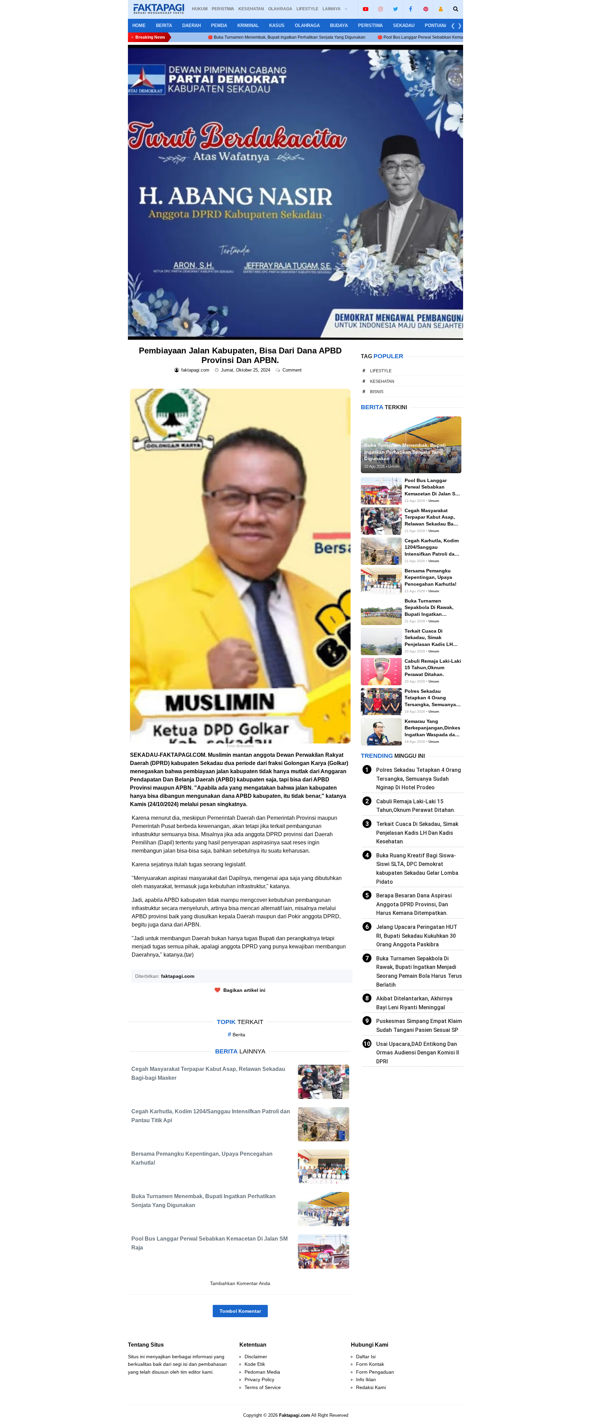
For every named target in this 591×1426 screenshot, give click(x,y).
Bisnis (376, 391)
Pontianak (438, 25)
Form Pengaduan (375, 1372)
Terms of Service (263, 1387)
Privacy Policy (259, 1379)
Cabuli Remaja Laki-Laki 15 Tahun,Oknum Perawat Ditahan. (415, 806)
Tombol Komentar (240, 1311)
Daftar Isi (366, 1356)
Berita (164, 25)
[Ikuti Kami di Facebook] (410, 9)
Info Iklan (366, 1379)
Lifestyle (381, 370)
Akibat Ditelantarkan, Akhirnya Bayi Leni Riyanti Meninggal (414, 1003)
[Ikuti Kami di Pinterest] (425, 9)
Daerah (191, 25)
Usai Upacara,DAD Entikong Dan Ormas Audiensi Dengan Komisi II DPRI (417, 1053)
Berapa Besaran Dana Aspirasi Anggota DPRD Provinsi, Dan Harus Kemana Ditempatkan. (414, 904)
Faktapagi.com (294, 1415)
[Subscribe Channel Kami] (365, 9)
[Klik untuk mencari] (455, 9)
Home (139, 25)
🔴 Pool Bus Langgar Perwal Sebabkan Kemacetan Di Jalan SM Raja (353, 37)
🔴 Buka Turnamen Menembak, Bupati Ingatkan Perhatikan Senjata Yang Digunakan (198, 37)
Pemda (219, 25)
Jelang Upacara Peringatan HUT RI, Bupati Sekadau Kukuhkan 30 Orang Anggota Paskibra (416, 936)
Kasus (277, 25)
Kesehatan (382, 381)
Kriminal (248, 25)
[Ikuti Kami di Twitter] (395, 9)
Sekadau (404, 25)
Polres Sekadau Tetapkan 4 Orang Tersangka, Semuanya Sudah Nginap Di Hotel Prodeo (418, 779)
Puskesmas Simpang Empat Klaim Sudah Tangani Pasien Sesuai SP (419, 1025)
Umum (434, 501)
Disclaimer (256, 1356)
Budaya (339, 25)
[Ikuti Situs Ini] (440, 9)
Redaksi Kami (371, 1387)
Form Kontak (370, 1364)
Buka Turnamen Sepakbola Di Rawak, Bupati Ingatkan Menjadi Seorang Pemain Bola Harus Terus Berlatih (419, 971)
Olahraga (307, 25)
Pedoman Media (262, 1372)
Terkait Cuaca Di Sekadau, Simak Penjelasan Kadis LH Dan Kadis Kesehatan (417, 833)
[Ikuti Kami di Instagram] (380, 9)
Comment (293, 370)
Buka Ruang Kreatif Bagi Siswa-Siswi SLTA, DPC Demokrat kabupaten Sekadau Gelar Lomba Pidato (417, 868)
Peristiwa (370, 25)
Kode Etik (255, 1364)
